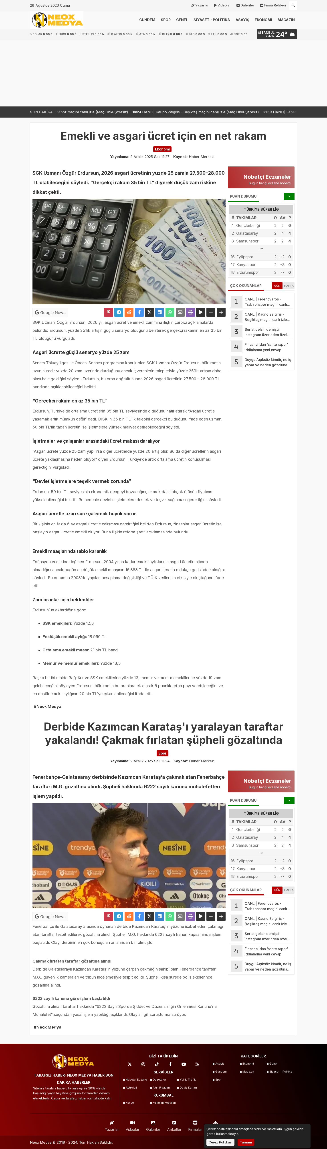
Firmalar (195, 1129)
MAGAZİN (286, 20)
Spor (218, 1079)
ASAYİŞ (242, 20)
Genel (273, 1063)
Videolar (224, 5)
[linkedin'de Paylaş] (159, 312)
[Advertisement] (163, 73)
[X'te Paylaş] (149, 312)
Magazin (248, 1071)
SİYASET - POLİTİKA (212, 20)
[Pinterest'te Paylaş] (108, 312)
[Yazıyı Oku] (200, 312)
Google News (52, 312)
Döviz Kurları (188, 1087)
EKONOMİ (263, 20)
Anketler (174, 1129)
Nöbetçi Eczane (136, 1079)
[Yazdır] (190, 312)
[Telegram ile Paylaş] (118, 312)
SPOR (166, 20)
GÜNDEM (147, 20)
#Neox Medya (47, 706)
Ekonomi (248, 1063)
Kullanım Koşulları (164, 1102)
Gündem (221, 1071)
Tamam (246, 1142)
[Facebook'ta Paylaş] (139, 312)
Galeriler (247, 5)
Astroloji (131, 1087)
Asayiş (219, 1063)
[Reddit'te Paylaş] (129, 312)
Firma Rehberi (275, 5)
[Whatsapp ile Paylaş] (170, 312)
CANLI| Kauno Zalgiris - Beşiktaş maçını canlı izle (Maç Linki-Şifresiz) (130, 112)
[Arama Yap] (293, 5)
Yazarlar (202, 5)
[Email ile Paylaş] (180, 312)
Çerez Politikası (220, 1142)
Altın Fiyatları (161, 1087)
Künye (130, 1102)
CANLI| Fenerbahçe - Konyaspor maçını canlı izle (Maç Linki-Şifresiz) (261, 112)
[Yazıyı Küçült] (210, 312)
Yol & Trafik (188, 1079)
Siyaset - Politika (280, 1071)
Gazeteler (159, 1079)
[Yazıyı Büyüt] (221, 312)
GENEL (182, 20)
